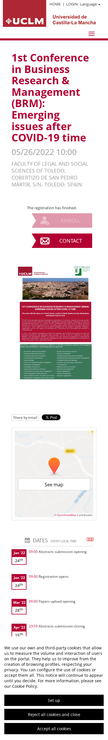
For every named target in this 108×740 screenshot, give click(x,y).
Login (72, 4)
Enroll (70, 220)
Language (88, 4)
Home (55, 4)
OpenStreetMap (66, 515)
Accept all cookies (54, 728)
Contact (70, 240)
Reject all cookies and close (54, 714)
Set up (54, 700)
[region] (54, 688)
